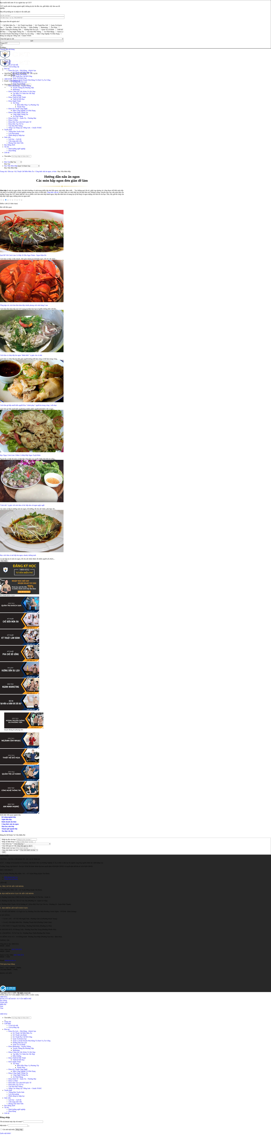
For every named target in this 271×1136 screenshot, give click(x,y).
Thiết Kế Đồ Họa (18, 99)
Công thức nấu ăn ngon (10, 824)
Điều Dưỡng (33, 27)
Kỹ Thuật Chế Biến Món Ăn (22, 72)
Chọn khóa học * (7, 844)
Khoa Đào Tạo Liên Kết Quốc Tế (19, 122)
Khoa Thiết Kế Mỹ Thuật (17, 97)
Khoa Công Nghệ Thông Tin (18, 112)
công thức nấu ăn (53, 192)
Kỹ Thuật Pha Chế (41, 25)
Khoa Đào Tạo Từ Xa (15, 124)
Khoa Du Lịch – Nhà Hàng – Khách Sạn (22, 70)
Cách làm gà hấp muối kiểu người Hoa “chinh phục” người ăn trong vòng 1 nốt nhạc (28, 405)
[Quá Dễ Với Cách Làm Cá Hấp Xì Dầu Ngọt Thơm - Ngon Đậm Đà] (62, 231)
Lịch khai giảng (13, 133)
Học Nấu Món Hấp (10, 166)
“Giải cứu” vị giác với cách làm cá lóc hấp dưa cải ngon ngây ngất (22, 505)
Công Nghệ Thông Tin (16, 32)
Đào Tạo (7, 162)
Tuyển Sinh (8, 130)
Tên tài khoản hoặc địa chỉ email (11, 1121)
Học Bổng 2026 (9, 145)
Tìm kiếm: (7, 84)
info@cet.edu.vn (10, 960)
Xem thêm (4, 561)
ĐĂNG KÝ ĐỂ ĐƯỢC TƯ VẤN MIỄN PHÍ (15, 999)
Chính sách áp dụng (11, 879)
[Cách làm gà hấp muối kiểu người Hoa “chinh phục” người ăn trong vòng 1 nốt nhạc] (62, 381)
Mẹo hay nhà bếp (8, 826)
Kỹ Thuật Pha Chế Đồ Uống (22, 76)
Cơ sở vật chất (13, 65)
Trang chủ (7, 61)
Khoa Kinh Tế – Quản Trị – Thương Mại (22, 118)
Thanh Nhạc (21, 107)
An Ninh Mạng (49, 32)
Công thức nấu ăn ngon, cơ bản (45, 171)
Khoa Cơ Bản (13, 120)
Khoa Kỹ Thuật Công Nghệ (17, 109)
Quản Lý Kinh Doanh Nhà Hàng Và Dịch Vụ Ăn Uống (31, 80)
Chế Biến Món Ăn (9, 25)
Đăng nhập (19, 1129)
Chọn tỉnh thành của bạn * (10, 850)
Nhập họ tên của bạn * (9, 839)
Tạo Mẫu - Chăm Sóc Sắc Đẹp (16, 27)
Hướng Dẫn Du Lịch (31, 29)
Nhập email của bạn (8, 848)
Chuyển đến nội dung (7, 49)
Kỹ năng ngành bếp (9, 817)
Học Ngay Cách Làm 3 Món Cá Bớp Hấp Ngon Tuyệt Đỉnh (20, 455)
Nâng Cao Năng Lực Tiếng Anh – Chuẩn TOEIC (25, 128)
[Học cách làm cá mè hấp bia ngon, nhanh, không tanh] (62, 531)
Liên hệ (6, 152)
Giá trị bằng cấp (13, 67)
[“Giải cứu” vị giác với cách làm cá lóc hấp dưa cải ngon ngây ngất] (62, 481)
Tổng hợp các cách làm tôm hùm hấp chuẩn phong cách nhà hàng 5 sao (24, 305)
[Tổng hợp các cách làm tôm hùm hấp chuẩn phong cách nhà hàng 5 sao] (62, 281)
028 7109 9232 (17, 949)
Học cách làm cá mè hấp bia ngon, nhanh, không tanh (18, 555)
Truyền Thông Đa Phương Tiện (23, 88)
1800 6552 (7, 79)
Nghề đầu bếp (7, 819)
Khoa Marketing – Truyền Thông (19, 86)
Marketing (44, 27)
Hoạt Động (12, 150)
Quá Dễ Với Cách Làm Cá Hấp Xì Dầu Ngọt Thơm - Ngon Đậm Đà (23, 255)
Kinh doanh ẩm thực (9, 822)
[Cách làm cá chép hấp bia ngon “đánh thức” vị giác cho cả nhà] (62, 331)
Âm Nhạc (54, 27)
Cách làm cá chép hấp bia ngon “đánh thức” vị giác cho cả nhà (21, 355)
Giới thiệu (7, 63)
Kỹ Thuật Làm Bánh (25, 25)
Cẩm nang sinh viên (15, 141)
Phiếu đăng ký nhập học (16, 135)
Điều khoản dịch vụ (10, 877)
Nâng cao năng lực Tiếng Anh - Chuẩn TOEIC (16, 36)
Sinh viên (7, 137)
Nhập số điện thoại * (9, 842)
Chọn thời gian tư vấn (9, 846)
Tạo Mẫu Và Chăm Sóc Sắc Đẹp (24, 93)
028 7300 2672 (19, 955)
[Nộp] (5, 87)
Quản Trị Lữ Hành (47, 29)
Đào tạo (7, 68)
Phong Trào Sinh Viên (15, 143)
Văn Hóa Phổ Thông (33, 32)
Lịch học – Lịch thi (14, 139)
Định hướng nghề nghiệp (16, 149)
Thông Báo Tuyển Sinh (16, 131)
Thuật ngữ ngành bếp (9, 829)
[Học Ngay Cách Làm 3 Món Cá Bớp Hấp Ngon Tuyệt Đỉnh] (62, 431)
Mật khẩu (4, 1125)
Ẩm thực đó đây (7, 831)
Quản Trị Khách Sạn (20, 78)
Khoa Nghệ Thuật (14, 101)
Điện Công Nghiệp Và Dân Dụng (48, 34)
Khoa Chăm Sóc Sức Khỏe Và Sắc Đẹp (21, 91)
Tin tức (6, 147)
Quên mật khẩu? (5, 1133)
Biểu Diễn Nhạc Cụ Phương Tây (28, 105)
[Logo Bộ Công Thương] (8, 991)
